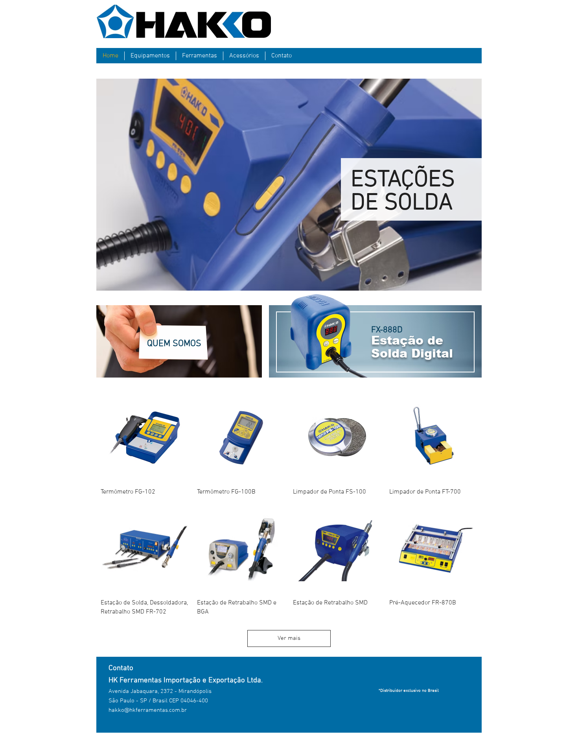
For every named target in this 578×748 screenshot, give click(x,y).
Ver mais (289, 638)
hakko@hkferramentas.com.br (148, 710)
